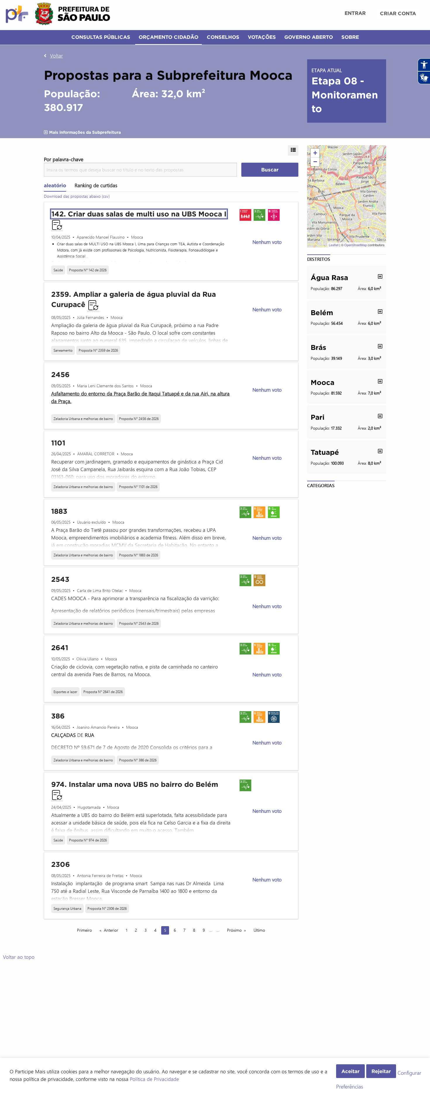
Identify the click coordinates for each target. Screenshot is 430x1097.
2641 (59, 648)
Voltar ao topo (19, 957)
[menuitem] (355, 13)
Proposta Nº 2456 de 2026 (139, 418)
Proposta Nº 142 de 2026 (87, 270)
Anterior (111, 930)
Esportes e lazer (65, 691)
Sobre (350, 37)
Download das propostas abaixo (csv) (77, 196)
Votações (262, 37)
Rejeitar (381, 1071)
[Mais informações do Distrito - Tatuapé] (380, 451)
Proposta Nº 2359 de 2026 (98, 350)
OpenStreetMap (355, 244)
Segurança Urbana (67, 908)
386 (58, 716)
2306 (60, 864)
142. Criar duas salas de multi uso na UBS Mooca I (138, 214)
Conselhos (223, 37)
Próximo (234, 930)
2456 (60, 375)
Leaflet (333, 244)
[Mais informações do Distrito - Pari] (380, 416)
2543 (60, 579)
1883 (59, 511)
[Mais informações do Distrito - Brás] (380, 346)
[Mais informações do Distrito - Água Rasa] (380, 276)
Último (259, 930)
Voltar (56, 55)
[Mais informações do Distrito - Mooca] (380, 381)
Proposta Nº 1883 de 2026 (138, 555)
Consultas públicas (100, 37)
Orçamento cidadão (168, 37)
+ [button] (315, 153)
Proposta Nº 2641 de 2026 (103, 691)
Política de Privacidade (154, 1079)
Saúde (58, 270)
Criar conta (398, 13)
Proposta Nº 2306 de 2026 (107, 908)
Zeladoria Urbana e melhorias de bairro (83, 418)
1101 (58, 443)
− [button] (315, 161)
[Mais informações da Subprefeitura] (46, 132)
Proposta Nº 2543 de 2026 (139, 623)
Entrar (355, 13)
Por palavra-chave (63, 159)
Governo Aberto (308, 37)
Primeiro (84, 930)
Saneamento (63, 350)
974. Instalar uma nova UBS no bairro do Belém (134, 784)
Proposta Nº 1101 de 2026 (138, 486)
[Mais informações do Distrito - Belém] (380, 311)
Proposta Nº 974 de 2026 (88, 840)
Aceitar (350, 1071)
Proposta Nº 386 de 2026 (137, 760)
